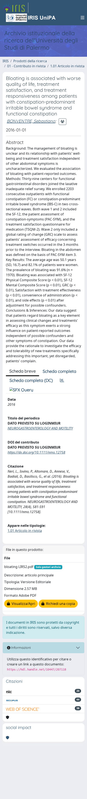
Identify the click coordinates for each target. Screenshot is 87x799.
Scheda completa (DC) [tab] (31, 380)
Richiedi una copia (59, 603)
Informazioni (20, 647)
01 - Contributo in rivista (26, 66)
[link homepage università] (31, 18)
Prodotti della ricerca (30, 61)
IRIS (6, 61)
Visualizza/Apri (22, 603)
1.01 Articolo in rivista (67, 66)
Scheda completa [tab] (59, 371)
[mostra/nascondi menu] (82, 18)
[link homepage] (15, 8)
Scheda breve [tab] (22, 371)
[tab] (62, 380)
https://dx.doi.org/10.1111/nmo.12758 (36, 452)
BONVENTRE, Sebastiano (31, 121)
